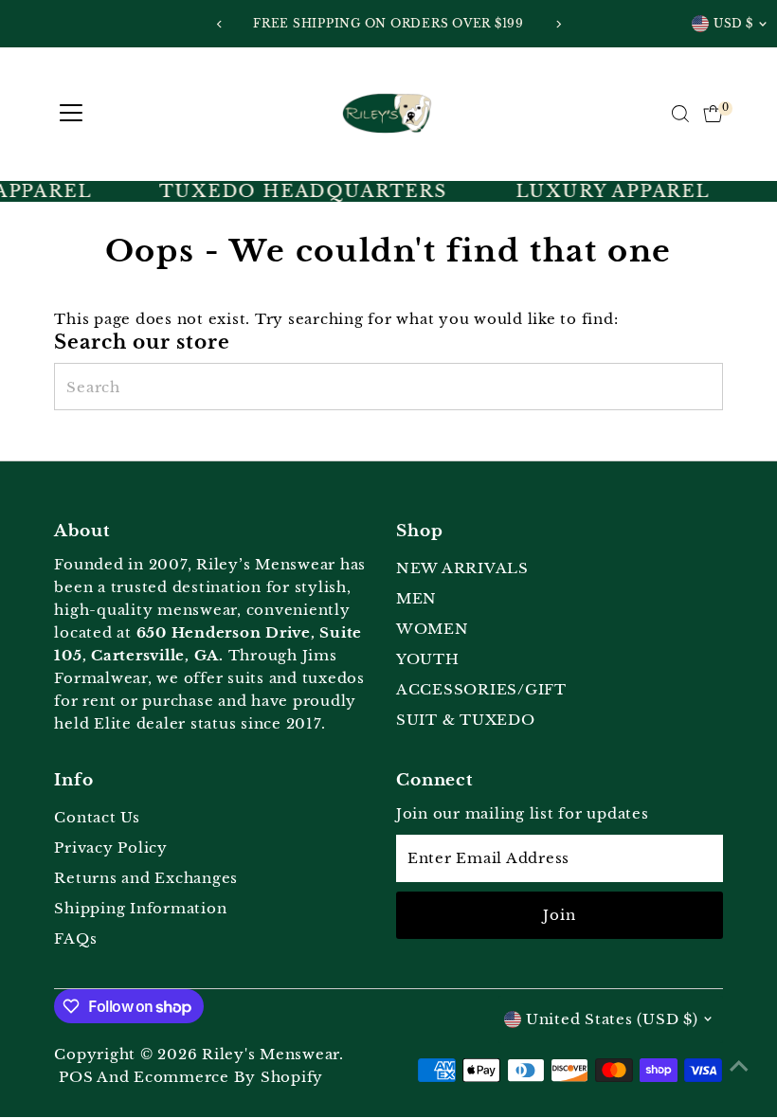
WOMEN (432, 629)
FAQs (75, 938)
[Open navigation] (71, 113)
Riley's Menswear (270, 1054)
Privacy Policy (111, 847)
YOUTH (428, 659)
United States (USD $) (612, 1019)
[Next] (557, 24)
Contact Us (97, 817)
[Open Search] (680, 113)
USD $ (733, 23)
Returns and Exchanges (146, 878)
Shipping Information (140, 908)
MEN (416, 598)
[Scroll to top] (739, 1066)
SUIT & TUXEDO (465, 720)
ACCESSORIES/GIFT (481, 689)
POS (76, 1077)
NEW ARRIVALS (462, 568)
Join (559, 915)
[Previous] (219, 24)
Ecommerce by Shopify (228, 1077)
